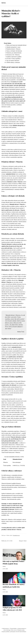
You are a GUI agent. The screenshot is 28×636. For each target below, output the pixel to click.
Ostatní (25, 540)
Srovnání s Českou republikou (13, 58)
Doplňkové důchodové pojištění (13, 56)
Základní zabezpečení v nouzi (13, 47)
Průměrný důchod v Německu (13, 49)
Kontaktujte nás (16, 535)
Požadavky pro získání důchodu (13, 52)
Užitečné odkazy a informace (13, 62)
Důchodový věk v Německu (13, 54)
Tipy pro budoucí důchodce (12, 60)
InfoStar (3, 2)
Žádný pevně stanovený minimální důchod (16, 45)
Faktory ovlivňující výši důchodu (14, 51)
